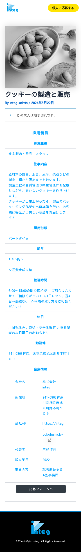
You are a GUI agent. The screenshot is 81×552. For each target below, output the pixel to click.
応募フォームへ (41, 489)
